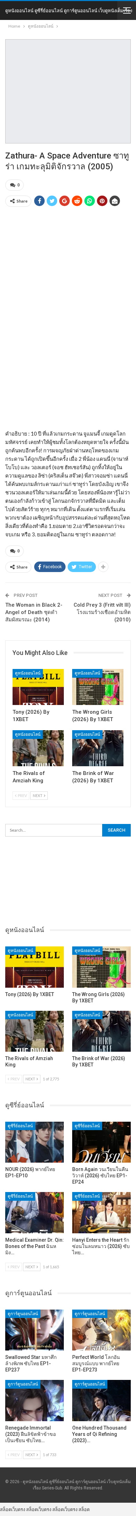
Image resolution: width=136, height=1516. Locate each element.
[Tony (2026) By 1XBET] (38, 687)
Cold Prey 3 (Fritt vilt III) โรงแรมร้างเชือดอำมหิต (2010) (102, 612)
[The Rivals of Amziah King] (38, 748)
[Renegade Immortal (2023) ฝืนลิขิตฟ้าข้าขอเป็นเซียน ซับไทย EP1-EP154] (34, 1400)
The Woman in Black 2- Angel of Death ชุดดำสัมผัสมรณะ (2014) (33, 612)
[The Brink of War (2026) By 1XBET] (97, 748)
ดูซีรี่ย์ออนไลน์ (20, 1125)
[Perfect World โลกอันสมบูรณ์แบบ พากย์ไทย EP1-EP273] (101, 1330)
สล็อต (84, 1509)
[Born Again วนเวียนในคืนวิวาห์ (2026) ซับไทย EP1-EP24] (101, 1142)
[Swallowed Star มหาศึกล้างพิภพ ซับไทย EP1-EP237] (34, 1330)
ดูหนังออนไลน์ (27, 673)
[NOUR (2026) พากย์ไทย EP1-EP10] (34, 1142)
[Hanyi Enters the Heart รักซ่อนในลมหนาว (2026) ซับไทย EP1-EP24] (101, 1212)
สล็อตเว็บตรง (12, 1509)
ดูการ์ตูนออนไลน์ (23, 1313)
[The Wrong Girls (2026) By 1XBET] (97, 687)
